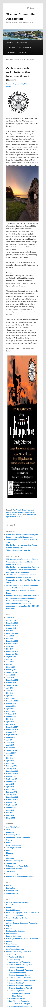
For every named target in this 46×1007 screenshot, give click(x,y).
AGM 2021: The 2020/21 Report (17, 572)
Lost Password (12, 933)
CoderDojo (10, 832)
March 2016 (10, 763)
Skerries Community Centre (19, 975)
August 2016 (11, 753)
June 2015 (10, 784)
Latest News (11, 47)
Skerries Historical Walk (21, 993)
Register (9, 941)
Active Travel (31, 514)
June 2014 (10, 810)
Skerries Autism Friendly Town (20, 964)
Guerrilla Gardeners (13, 845)
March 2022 (10, 667)
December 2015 (12, 771)
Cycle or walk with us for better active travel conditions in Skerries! (18, 74)
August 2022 (11, 656)
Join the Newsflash (25, 47)
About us (10, 42)
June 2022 (10, 662)
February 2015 (11, 792)
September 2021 (12, 672)
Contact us (22, 52)
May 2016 (9, 758)
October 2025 (11, 628)
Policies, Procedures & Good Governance (22, 938)
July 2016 (9, 755)
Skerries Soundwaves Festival (20, 988)
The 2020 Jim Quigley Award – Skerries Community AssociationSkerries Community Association (21, 577)
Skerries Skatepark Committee (20, 985)
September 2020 (12, 685)
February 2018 (11, 724)
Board (8, 907)
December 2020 (12, 680)
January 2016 (11, 768)
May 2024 (9, 638)
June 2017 (10, 742)
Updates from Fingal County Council (20, 876)
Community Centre (13, 835)
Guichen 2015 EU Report (21, 1003)
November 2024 (12, 633)
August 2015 (11, 781)
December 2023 (12, 641)
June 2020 (10, 690)
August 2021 (11, 675)
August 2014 (11, 807)
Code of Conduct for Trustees (17, 918)
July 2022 (9, 659)
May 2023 (9, 649)
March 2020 (10, 698)
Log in (8, 885)
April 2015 (10, 786)
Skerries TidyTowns (16, 991)
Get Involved (11, 52)
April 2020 (10, 695)
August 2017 (11, 737)
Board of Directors (13, 910)
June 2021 (10, 677)
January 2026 (11, 620)
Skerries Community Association (18, 951)
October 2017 (11, 732)
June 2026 (10, 617)
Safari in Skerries (12, 946)
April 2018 (10, 721)
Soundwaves (11, 863)
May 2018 (9, 719)
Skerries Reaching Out (14, 861)
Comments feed (12, 890)
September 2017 (12, 734)
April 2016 (10, 760)
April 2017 (10, 745)
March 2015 (10, 789)
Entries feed (10, 888)
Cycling (14, 512)
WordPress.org (12, 893)
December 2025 (12, 623)
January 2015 (11, 794)
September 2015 (12, 779)
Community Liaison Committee (18, 837)
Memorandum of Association (20, 962)
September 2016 (12, 750)
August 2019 (11, 706)
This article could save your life (18, 550)
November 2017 (12, 729)
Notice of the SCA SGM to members (19, 537)
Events (8, 842)
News (20, 512)
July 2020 (9, 688)
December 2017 (12, 727)
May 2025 (9, 630)
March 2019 (10, 711)
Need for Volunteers (13, 936)
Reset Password (12, 944)
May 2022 (9, 664)
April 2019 (10, 708)
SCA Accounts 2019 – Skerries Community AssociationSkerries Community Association (22, 588)
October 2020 (11, 682)
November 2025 (12, 625)
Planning (9, 853)
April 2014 (10, 815)
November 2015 (12, 773)
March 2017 (10, 748)
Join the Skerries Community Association (22, 923)
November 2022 (12, 651)
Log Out (9, 928)
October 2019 (11, 703)
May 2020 (9, 693)
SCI (22, 516)
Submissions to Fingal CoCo (17, 866)
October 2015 (11, 776)
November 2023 (12, 643)
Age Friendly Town (19, 510)
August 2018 (11, 716)
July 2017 (9, 740)
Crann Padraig (14, 959)
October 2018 (11, 714)
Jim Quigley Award (13, 847)
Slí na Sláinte (17, 996)
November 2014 (12, 799)
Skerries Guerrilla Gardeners (20, 977)
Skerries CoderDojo (16, 967)
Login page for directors (15, 931)
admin (8, 86)
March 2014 (10, 818)
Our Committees (21, 42)
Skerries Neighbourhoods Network (22, 980)
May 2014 (9, 813)
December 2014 (12, 797)
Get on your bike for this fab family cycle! (22, 534)
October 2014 (11, 802)
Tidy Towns (17, 514)
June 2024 (10, 636)
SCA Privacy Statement (15, 949)
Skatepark (10, 858)
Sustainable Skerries (14, 868)
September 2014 (12, 805)
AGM (8, 829)
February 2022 (11, 669)
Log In (8, 925)
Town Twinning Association (19, 1001)
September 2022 (12, 654)
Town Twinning (12, 874)
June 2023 (10, 646)
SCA (24, 512)
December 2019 (12, 701)
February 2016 (11, 766)
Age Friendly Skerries (17, 957)
